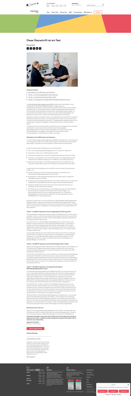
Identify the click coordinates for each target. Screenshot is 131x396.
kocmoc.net (92, 390)
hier (81, 377)
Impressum (119, 394)
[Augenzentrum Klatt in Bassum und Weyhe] (32, 8)
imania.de (95, 392)
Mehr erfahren (31, 357)
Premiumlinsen (32, 194)
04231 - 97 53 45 (56, 382)
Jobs (88, 382)
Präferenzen (124, 391)
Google (77, 374)
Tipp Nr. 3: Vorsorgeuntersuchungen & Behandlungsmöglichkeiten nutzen (49, 99)
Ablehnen (113, 391)
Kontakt (88, 377)
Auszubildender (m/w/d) (33, 339)
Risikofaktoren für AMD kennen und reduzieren (41, 92)
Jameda (70, 375)
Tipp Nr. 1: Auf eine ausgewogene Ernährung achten (43, 95)
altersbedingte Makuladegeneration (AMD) (41, 104)
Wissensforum (90, 370)
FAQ (88, 379)
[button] (128, 384)
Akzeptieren (103, 391)
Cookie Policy (108, 394)
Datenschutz (113, 394)
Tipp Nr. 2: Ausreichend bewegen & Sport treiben (42, 97)
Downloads (89, 372)
